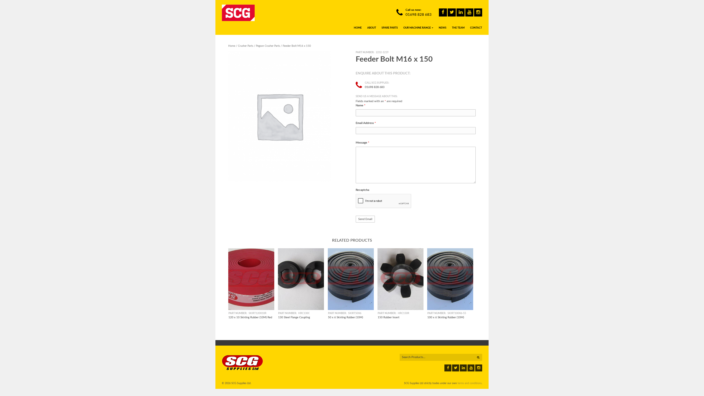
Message (362, 142)
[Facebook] (443, 12)
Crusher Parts (245, 46)
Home (358, 28)
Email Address (366, 123)
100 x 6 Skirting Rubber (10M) (445, 317)
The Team (458, 28)
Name (360, 105)
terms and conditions (470, 383)
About (371, 28)
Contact (476, 28)
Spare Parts (390, 28)
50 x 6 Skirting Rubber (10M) (345, 317)
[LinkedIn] (460, 12)
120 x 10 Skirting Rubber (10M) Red (250, 317)
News (442, 28)
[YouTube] (469, 12)
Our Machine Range (417, 28)
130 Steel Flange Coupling (294, 317)
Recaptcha (362, 189)
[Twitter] (452, 12)
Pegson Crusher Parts (268, 46)
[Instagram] (478, 12)
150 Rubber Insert (388, 317)
